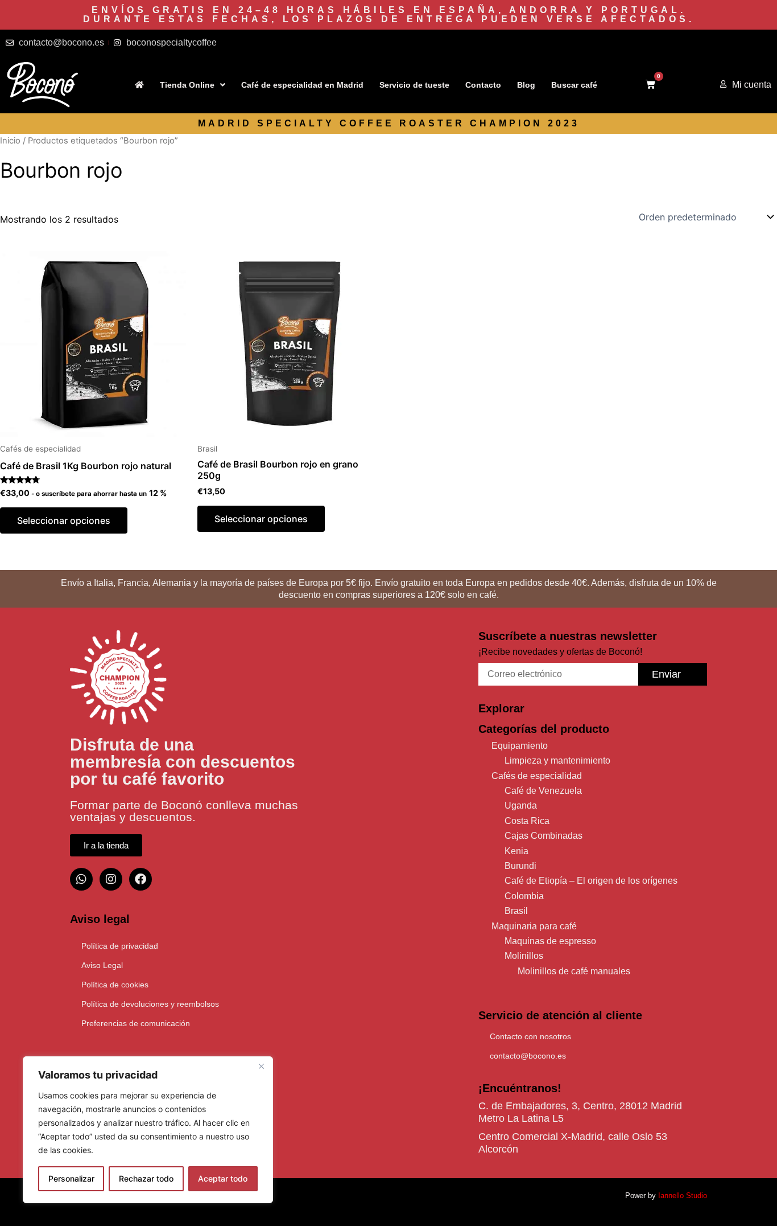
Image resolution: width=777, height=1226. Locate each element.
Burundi (520, 866)
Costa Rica (527, 821)
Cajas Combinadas (543, 835)
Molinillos (524, 956)
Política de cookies (114, 984)
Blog (526, 84)
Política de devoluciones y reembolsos (150, 1003)
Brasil (516, 911)
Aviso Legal (102, 965)
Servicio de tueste (414, 84)
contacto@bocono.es (528, 1055)
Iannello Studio (682, 1195)
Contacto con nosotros (530, 1036)
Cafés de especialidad (536, 776)
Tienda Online (187, 84)
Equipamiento (519, 746)
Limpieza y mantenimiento (557, 760)
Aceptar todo (222, 1178)
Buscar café (574, 84)
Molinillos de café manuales (574, 971)
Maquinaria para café (534, 926)
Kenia (516, 851)
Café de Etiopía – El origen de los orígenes (591, 880)
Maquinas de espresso (550, 941)
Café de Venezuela (543, 791)
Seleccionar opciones (63, 520)
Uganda (521, 805)
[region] (148, 1129)
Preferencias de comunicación (135, 1023)
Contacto (483, 84)
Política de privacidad (119, 945)
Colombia (524, 896)
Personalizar (71, 1178)
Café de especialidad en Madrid (302, 84)
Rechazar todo (146, 1178)
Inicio (10, 141)
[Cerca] (261, 1066)
